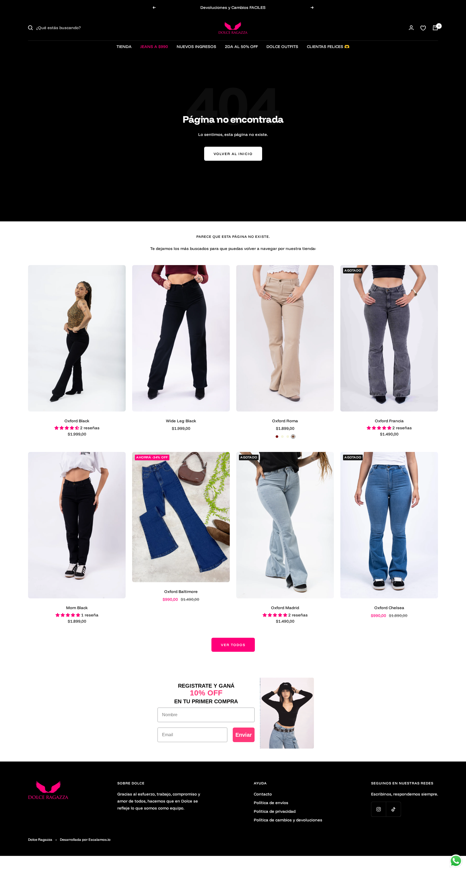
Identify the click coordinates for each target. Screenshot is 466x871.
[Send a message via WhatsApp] (455, 860)
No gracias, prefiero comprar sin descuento (286, 487)
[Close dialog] (331, 369)
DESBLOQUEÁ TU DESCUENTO (286, 468)
